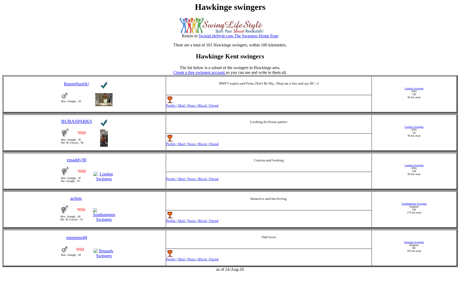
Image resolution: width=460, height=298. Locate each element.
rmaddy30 (76, 159)
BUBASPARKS (76, 121)
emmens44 (76, 237)
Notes (191, 106)
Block (202, 106)
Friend (213, 106)
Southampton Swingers (414, 203)
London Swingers (414, 88)
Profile (171, 106)
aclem (76, 198)
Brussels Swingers (414, 242)
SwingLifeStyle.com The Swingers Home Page (238, 36)
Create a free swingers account (199, 72)
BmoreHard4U (76, 84)
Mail (181, 106)
